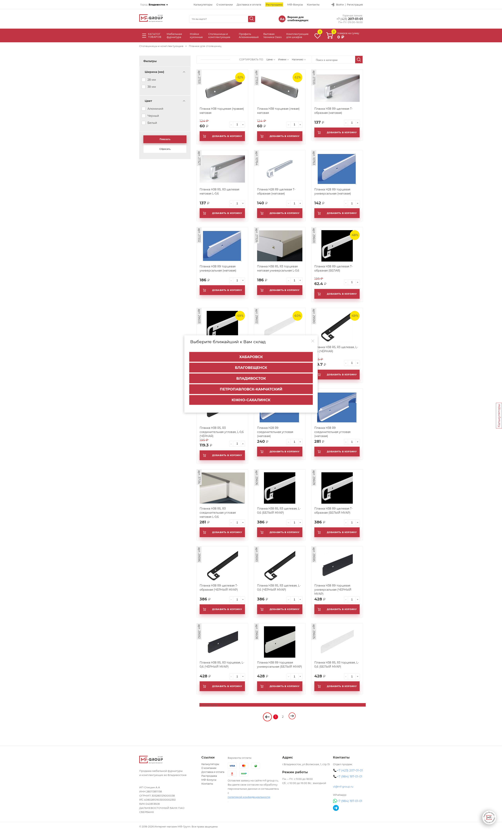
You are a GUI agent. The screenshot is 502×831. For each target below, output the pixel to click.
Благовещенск (251, 367)
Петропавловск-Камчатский (251, 389)
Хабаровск (251, 357)
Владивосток (251, 378)
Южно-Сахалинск (251, 400)
